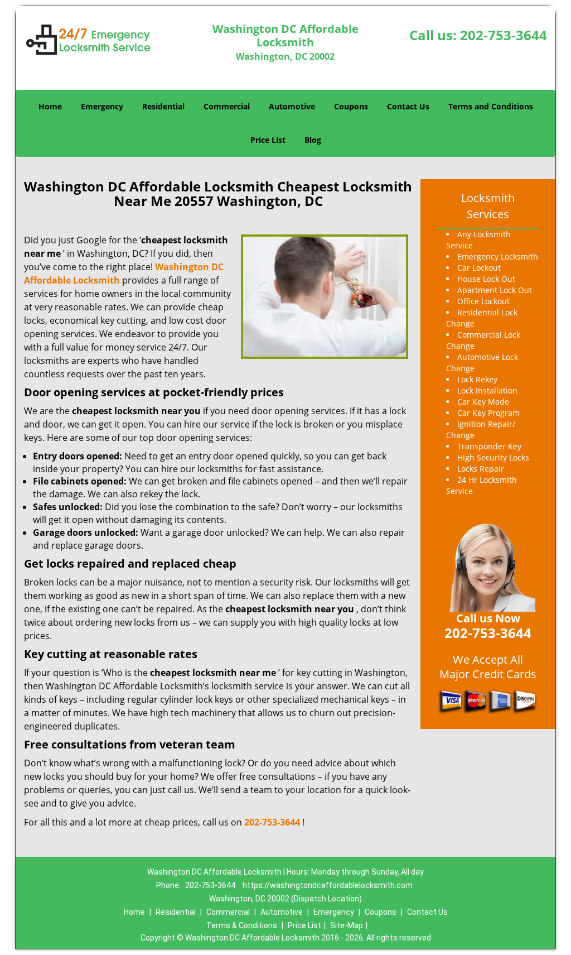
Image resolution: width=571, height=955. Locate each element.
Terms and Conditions (490, 106)
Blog (312, 140)
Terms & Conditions (241, 925)
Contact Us (408, 106)
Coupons (351, 106)
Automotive (292, 106)
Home (50, 106)
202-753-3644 (503, 35)
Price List (268, 140)
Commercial (227, 106)
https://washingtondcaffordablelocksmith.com (328, 885)
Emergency (102, 106)
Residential (163, 106)
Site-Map (346, 925)
